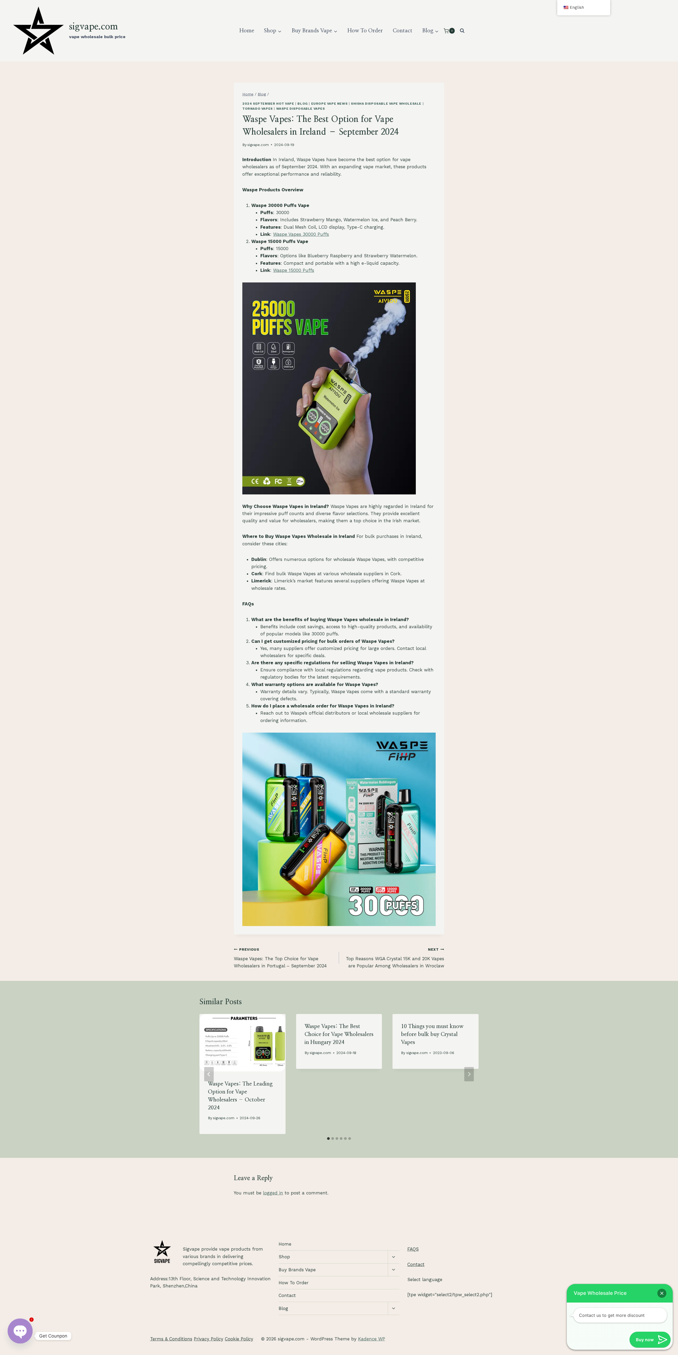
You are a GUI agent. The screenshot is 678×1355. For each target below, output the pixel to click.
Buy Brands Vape (297, 1269)
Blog (302, 103)
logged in (273, 1192)
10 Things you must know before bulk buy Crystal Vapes (432, 1034)
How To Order (365, 30)
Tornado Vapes (257, 108)
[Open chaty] (20, 1335)
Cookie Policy (239, 1338)
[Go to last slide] (209, 1074)
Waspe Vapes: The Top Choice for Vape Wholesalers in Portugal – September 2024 (280, 957)
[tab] (328, 1138)
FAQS (413, 1249)
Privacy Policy (208, 1338)
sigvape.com (258, 145)
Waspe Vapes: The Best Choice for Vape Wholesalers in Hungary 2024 (339, 1034)
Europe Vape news (329, 103)
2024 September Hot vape (268, 103)
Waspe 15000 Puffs (293, 270)
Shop (284, 1256)
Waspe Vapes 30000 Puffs (301, 234)
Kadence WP (371, 1338)
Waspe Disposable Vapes (300, 108)
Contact (402, 30)
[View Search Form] (462, 31)
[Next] (469, 1074)
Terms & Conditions (171, 1338)
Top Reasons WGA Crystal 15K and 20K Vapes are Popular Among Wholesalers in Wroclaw (395, 957)
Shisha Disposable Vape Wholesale (386, 103)
